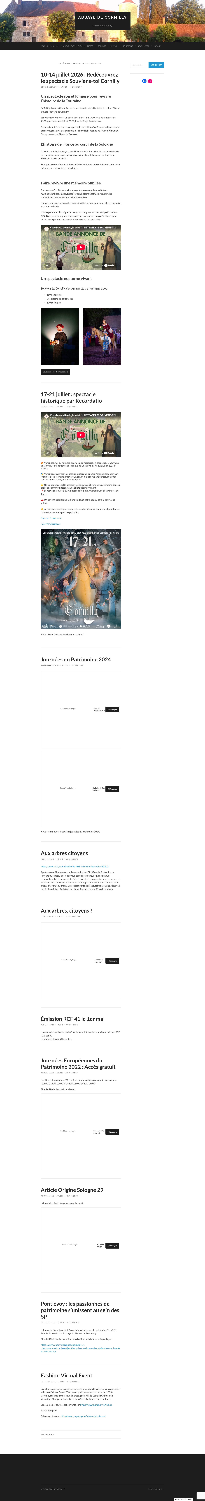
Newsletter (143, 46)
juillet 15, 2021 (48, 1381)
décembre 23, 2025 (50, 87)
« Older (47, 1434)
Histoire (115, 46)
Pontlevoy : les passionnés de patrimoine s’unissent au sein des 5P (80, 1310)
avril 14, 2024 (47, 859)
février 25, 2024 (48, 917)
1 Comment (76, 87)
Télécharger (112, 709)
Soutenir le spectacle (51, 518)
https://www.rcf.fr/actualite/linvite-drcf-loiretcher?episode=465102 (75, 866)
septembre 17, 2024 (50, 665)
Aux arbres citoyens (64, 853)
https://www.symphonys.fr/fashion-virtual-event (83, 1416)
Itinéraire (128, 46)
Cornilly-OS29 (100, 1246)
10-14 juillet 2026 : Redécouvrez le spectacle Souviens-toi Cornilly (80, 77)
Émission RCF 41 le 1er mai (73, 1019)
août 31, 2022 (47, 1073)
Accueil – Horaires (50, 46)
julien (64, 87)
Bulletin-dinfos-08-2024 (99, 789)
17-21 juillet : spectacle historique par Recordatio (71, 397)
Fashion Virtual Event (66, 1375)
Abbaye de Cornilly (102, 17)
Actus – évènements (72, 46)
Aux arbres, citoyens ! (66, 910)
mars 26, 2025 (47, 407)
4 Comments (72, 407)
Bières (90, 46)
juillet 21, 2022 (48, 1323)
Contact (102, 46)
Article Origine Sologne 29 (72, 1190)
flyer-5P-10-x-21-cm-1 (99, 1132)
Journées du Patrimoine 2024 (76, 659)
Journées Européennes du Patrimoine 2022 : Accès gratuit (78, 1063)
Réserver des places (50, 523)
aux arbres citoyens (99, 961)
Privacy (157, 46)
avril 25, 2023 (47, 1025)
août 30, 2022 (47, 1196)
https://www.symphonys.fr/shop (96, 1404)
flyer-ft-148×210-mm (99, 709)
